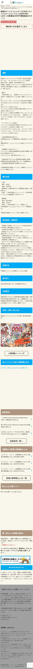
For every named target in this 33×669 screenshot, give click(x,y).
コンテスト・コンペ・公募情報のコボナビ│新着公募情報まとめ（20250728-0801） (15, 463)
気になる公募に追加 (7, 22)
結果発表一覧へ (16, 441)
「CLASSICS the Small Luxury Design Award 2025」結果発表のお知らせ (14, 419)
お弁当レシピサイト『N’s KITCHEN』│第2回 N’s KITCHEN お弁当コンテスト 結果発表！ (15, 433)
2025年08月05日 (16, 656)
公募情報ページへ (15, 353)
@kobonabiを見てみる (17, 567)
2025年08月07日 (16, 648)
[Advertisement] (16, 48)
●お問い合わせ (5, 619)
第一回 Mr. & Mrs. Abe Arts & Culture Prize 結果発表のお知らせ (15, 426)
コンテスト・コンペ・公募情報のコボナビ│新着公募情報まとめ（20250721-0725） (15, 470)
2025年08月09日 (16, 640)
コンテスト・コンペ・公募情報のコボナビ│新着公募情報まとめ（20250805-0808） (15, 456)
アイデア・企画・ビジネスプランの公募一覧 (14, 367)
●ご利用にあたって (6, 615)
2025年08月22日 (16, 634)
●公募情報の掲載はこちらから (9, 617)
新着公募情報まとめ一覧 (16, 478)
